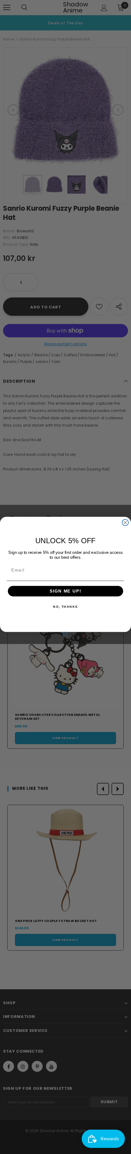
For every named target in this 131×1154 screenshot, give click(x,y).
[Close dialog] (125, 522)
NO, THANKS (65, 607)
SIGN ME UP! (65, 591)
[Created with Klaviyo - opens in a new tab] (65, 634)
